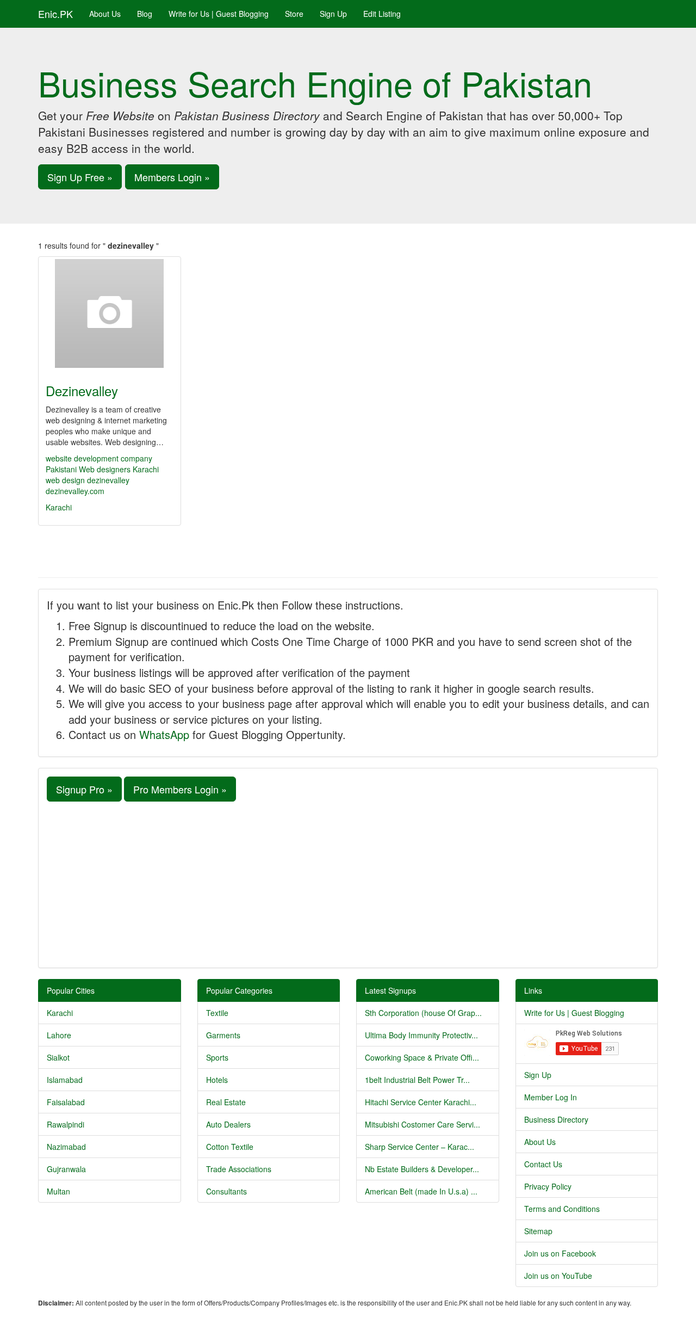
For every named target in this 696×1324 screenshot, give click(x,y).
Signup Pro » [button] (84, 789)
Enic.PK (55, 14)
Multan (58, 1191)
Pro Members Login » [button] (180, 789)
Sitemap (538, 1231)
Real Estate (226, 1102)
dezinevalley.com (75, 490)
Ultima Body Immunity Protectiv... (421, 1035)
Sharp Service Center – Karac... (419, 1146)
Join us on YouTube (558, 1275)
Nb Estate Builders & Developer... (422, 1168)
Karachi (59, 507)
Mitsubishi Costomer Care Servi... (422, 1124)
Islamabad (65, 1079)
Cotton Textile (229, 1146)
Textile (217, 1012)
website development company (99, 458)
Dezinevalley (82, 390)
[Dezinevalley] (109, 313)
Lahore (59, 1035)
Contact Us (543, 1164)
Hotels (217, 1079)
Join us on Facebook (560, 1253)
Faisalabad (66, 1102)
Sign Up (333, 13)
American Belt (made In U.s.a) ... (421, 1191)
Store (294, 13)
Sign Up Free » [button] (80, 177)
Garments (223, 1035)
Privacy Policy (547, 1186)
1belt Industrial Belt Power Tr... (417, 1079)
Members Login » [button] (172, 177)
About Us (105, 13)
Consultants (226, 1191)
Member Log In (550, 1097)
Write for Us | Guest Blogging (219, 13)
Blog (144, 13)
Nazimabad (66, 1146)
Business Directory (556, 1119)
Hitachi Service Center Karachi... (420, 1102)
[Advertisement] (348, 883)
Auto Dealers (228, 1124)
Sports (217, 1057)
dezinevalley (108, 480)
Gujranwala (66, 1168)
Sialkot (58, 1057)
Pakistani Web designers (88, 469)
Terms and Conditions (562, 1208)
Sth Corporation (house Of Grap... (423, 1012)
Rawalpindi (65, 1124)
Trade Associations (238, 1168)
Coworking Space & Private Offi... (422, 1057)
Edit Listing (382, 13)
